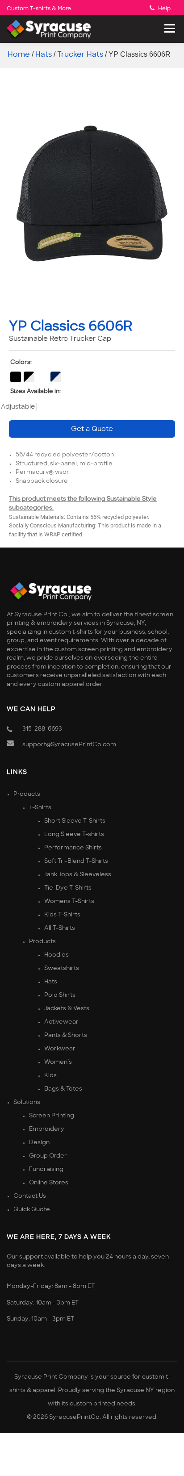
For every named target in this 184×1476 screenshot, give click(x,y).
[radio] (15, 377)
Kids (50, 1076)
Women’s (58, 1062)
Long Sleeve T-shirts (74, 834)
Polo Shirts (59, 995)
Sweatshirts (61, 968)
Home (19, 54)
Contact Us (29, 1196)
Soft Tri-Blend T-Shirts (76, 861)
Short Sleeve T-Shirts (74, 821)
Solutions (26, 1102)
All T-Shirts (59, 928)
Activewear (61, 1022)
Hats (43, 54)
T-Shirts (40, 808)
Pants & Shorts (65, 1035)
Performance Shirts (73, 848)
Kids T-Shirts (62, 915)
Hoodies (56, 955)
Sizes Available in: (35, 391)
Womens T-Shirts (69, 901)
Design (39, 1143)
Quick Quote (31, 1210)
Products (26, 794)
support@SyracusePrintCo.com (69, 745)
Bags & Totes (63, 1089)
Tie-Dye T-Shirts (68, 888)
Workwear (59, 1049)
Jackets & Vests (66, 1009)
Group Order (48, 1156)
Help (164, 8)
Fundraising (46, 1169)
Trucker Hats (80, 54)
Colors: (21, 362)
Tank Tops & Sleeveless (77, 875)
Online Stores (48, 1183)
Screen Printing (51, 1116)
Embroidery (46, 1129)
